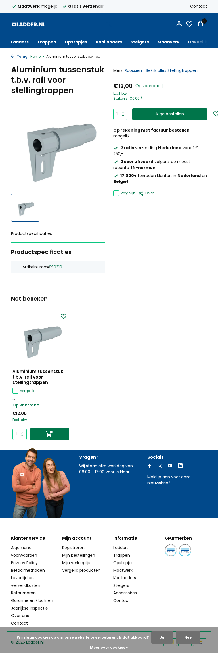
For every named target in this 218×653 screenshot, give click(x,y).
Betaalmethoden (28, 570)
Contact (198, 6)
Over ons (20, 615)
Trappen (46, 42)
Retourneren (23, 593)
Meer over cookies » (109, 647)
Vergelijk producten (81, 570)
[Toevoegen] (49, 434)
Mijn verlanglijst (77, 563)
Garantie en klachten (32, 600)
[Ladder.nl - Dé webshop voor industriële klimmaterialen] (29, 24)
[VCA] (185, 550)
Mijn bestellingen (78, 555)
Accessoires (125, 593)
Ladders (20, 42)
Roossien (133, 70)
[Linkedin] (180, 466)
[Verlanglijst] (189, 24)
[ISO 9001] (170, 550)
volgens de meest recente (151, 164)
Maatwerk (169, 42)
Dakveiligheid (203, 42)
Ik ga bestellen (170, 114)
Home (35, 56)
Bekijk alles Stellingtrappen (172, 70)
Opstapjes (76, 42)
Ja (162, 637)
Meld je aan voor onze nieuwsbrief (169, 480)
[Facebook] (149, 466)
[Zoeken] (108, 24)
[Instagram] (160, 466)
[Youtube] (170, 466)
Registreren (73, 547)
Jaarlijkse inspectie (29, 608)
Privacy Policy (24, 563)
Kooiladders (109, 42)
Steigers (140, 42)
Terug (22, 56)
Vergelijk (128, 193)
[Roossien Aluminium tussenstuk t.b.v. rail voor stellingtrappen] (40, 339)
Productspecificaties (31, 233)
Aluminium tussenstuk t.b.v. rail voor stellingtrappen (37, 377)
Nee (188, 637)
